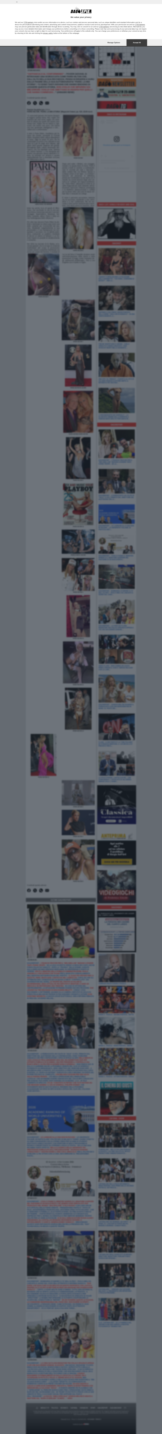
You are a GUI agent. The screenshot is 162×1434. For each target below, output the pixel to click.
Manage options (113, 42)
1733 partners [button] (29, 22)
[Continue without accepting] (17, 2)
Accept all (137, 42)
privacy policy (48, 33)
